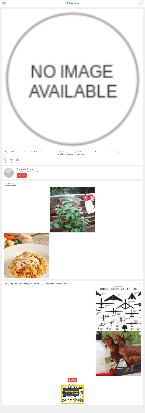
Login (141, 3)
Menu (4, 3)
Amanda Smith (25, 169)
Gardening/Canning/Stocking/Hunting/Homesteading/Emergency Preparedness (38, 284)
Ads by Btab (72, 384)
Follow (21, 175)
